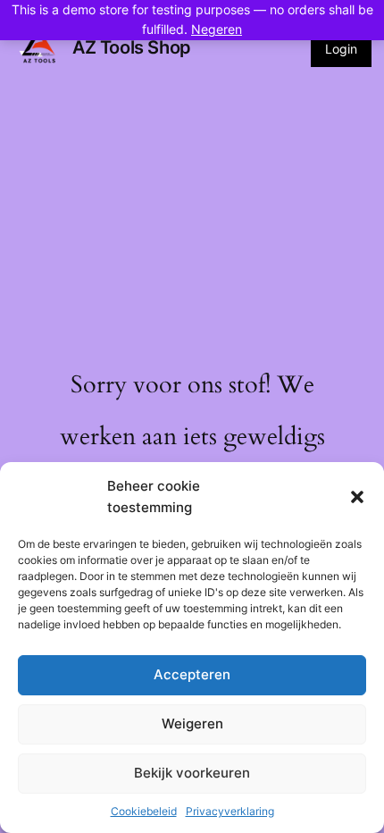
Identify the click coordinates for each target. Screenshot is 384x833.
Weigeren (192, 723)
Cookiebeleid (144, 811)
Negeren (216, 29)
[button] (357, 497)
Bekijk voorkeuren (192, 772)
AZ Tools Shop (131, 47)
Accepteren (192, 674)
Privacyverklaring (230, 811)
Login (341, 48)
